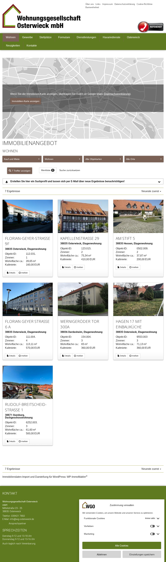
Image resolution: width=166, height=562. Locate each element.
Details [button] (12, 273)
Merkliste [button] (48, 170)
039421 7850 (18, 516)
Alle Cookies (121, 545)
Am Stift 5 (125, 238)
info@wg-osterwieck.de (22, 519)
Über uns (90, 4)
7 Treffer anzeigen (21, 170)
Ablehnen (102, 554)
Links (97, 4)
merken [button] (24, 273)
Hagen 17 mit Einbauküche (129, 324)
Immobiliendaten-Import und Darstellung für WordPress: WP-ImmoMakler (44, 476)
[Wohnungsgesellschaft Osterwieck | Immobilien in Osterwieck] (41, 16)
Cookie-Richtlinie (142, 4)
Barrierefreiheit (157, 4)
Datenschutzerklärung (123, 4)
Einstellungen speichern (141, 554)
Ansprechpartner (17, 523)
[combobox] (22, 159)
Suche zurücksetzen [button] (71, 170)
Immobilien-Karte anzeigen (26, 101)
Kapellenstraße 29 (79, 238)
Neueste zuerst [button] (151, 191)
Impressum (107, 4)
